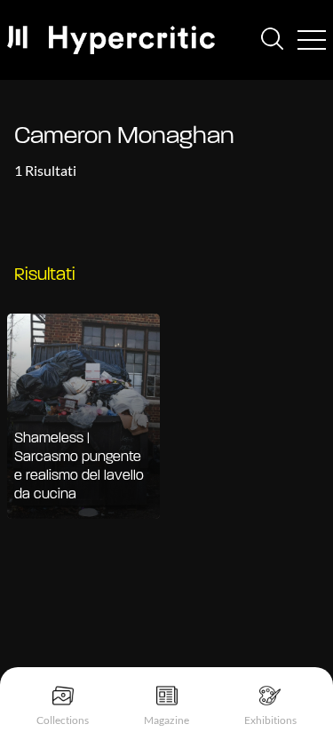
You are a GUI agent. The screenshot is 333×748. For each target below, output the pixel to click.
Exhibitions (270, 720)
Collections (62, 720)
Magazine (166, 720)
